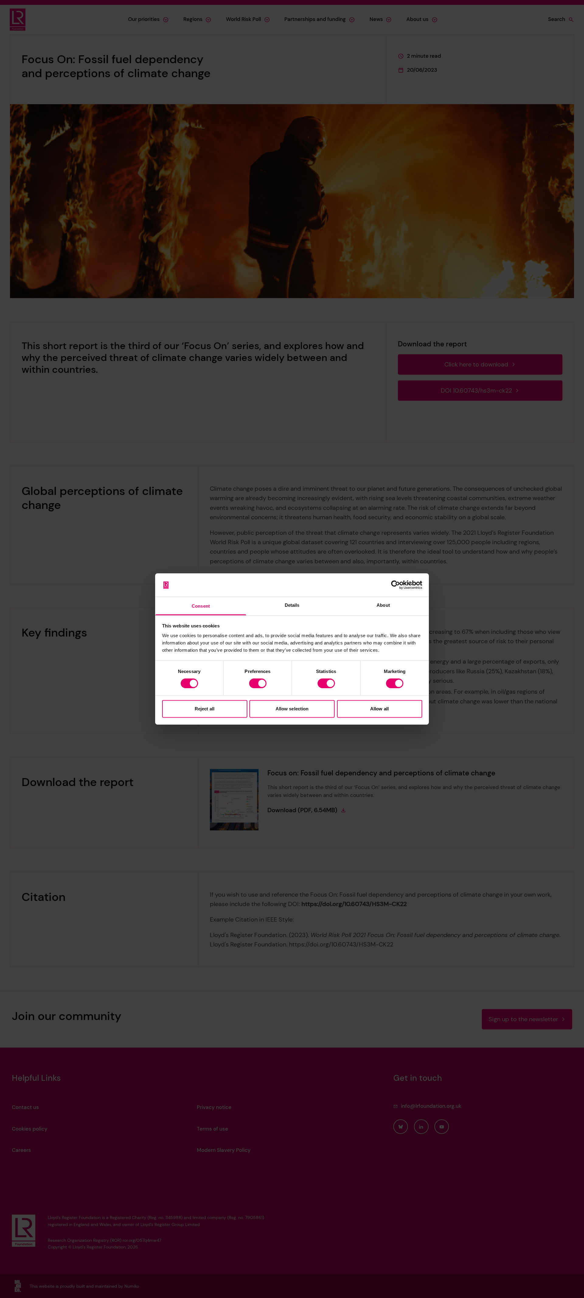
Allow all (379, 708)
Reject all (204, 708)
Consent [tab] (201, 606)
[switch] (257, 683)
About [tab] (383, 605)
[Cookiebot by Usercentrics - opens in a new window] (395, 584)
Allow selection (292, 708)
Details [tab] (292, 605)
